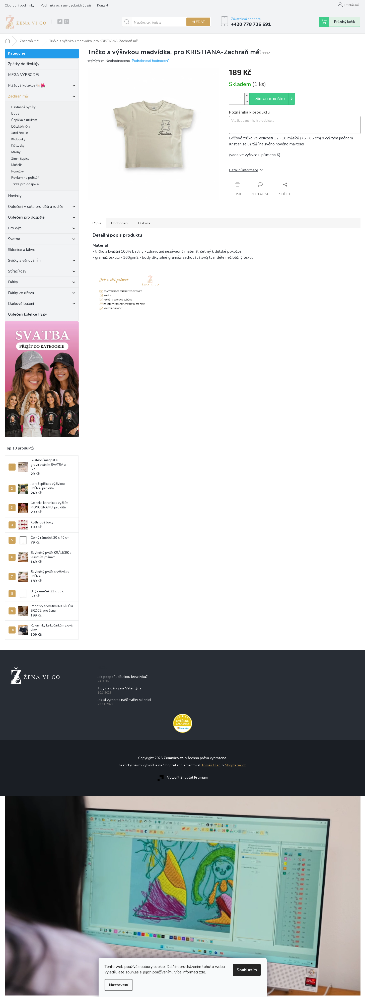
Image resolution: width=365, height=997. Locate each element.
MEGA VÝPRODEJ (23, 74)
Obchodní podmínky (19, 5)
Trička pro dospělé (25, 184)
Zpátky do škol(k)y (23, 63)
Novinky (15, 195)
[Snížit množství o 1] (246, 102)
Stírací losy (17, 271)
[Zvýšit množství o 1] (246, 96)
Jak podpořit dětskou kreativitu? (123, 676)
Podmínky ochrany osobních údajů (66, 5)
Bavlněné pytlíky (23, 107)
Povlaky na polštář (25, 177)
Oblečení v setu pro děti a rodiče (35, 206)
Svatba (14, 238)
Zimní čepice (20, 158)
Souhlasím (247, 970)
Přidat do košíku (270, 99)
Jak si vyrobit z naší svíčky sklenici (124, 699)
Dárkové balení (21, 303)
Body (15, 113)
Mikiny (16, 152)
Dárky (13, 282)
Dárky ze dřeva (21, 292)
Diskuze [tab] (144, 223)
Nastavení (118, 985)
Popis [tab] (97, 223)
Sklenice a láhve (21, 249)
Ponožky (17, 171)
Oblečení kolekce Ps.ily (27, 314)
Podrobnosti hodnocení (150, 60)
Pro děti (15, 228)
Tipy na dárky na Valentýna (119, 688)
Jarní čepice (19, 133)
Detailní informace (243, 170)
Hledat (198, 22)
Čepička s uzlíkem (24, 120)
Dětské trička (20, 126)
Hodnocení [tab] (119, 223)
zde (202, 972)
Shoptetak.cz (235, 765)
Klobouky (18, 139)
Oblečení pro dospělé (26, 217)
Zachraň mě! (18, 96)
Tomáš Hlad (211, 765)
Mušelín (17, 165)
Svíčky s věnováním (24, 260)
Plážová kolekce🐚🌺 (26, 85)
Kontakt (102, 5)
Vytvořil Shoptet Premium (187, 777)
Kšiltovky (18, 145)
